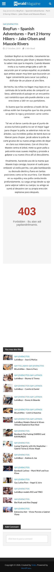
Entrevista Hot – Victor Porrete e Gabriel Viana (32, 513)
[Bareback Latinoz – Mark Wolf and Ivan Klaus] (8, 468)
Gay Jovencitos (9, 11)
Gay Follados (21, 366)
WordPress (26, 568)
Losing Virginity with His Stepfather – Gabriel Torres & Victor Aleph (30, 447)
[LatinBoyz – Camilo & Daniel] (8, 387)
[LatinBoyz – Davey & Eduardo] (8, 399)
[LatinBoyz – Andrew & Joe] (8, 457)
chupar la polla (17, 130)
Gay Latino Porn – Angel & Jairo (28, 483)
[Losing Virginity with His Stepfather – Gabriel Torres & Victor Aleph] (8, 443)
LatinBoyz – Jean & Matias (25, 360)
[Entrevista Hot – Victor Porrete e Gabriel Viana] (8, 509)
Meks (34, 565)
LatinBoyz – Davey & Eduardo (27, 400)
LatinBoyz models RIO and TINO (28, 492)
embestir (7, 167)
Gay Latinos (36, 375)
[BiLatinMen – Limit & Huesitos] (8, 410)
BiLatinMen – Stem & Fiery (26, 369)
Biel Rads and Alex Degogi (25, 502)
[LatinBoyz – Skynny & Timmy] (8, 376)
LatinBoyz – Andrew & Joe (25, 458)
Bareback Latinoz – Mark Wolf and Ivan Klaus (31, 472)
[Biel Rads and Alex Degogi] (8, 499)
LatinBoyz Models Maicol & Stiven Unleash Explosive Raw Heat (29, 423)
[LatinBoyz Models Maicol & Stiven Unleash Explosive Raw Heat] (8, 419)
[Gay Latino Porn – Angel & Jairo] (8, 480)
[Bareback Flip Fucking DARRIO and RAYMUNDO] (8, 432)
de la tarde (20, 90)
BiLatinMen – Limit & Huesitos (27, 413)
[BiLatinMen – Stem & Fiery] (8, 366)
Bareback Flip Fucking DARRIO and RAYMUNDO (29, 435)
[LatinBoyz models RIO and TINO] (8, 490)
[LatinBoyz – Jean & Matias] (8, 357)
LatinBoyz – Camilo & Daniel (26, 389)
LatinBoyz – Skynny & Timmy (27, 378)
